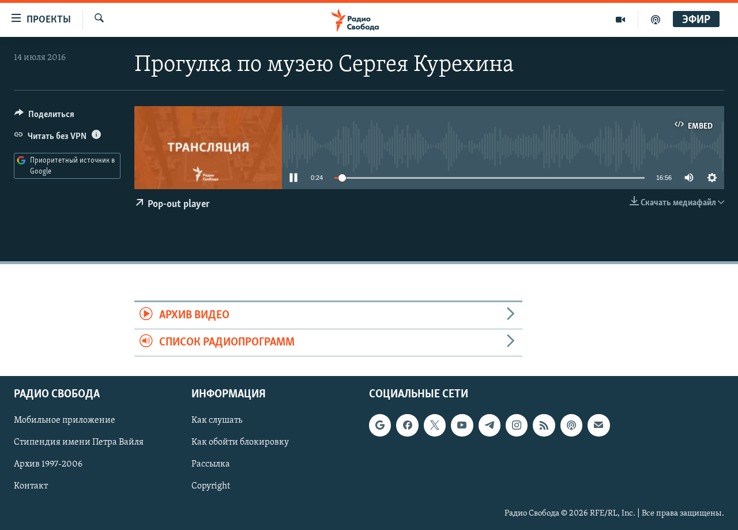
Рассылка (210, 464)
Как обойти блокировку (240, 443)
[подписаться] (598, 426)
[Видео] (620, 19)
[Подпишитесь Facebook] (407, 426)
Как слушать (216, 421)
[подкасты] (655, 19)
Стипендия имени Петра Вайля (79, 443)
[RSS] (544, 426)
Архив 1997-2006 (48, 464)
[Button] (44, 117)
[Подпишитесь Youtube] (462, 426)
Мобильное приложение (64, 421)
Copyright (210, 486)
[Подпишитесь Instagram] (517, 426)
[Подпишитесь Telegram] (489, 426)
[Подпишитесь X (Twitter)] (435, 426)
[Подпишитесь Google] (380, 426)
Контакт (31, 486)
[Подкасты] (571, 426)
